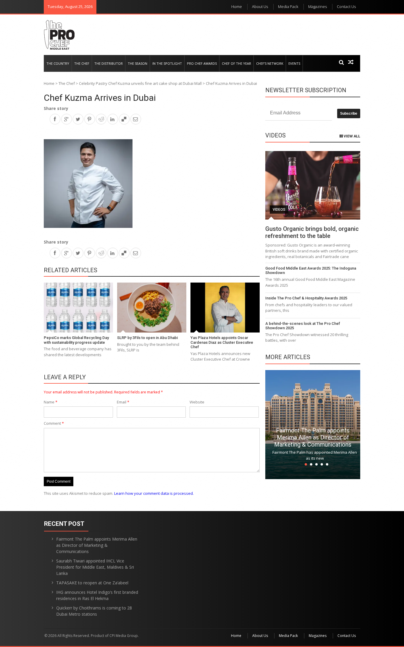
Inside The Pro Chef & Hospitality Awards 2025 (306, 298)
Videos (279, 209)
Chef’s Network (269, 63)
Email (123, 402)
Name (50, 402)
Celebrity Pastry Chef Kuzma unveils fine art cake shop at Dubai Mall (140, 83)
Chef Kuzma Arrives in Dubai (100, 98)
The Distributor (108, 63)
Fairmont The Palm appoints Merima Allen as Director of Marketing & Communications (312, 437)
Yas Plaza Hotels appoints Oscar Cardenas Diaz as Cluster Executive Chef (221, 342)
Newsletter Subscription (305, 90)
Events (294, 63)
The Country (57, 63)
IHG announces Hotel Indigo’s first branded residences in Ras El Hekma (97, 595)
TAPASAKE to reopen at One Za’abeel (92, 583)
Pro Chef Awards (202, 63)
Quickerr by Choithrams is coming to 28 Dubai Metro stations (94, 611)
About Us (260, 6)
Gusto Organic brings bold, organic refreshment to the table (312, 232)
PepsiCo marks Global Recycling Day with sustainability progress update (76, 340)
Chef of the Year (236, 63)
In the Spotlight (167, 63)
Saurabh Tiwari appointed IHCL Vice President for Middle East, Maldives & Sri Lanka (95, 567)
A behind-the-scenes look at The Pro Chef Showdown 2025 (302, 325)
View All (351, 136)
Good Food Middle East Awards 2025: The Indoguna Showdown (310, 270)
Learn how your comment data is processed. (154, 493)
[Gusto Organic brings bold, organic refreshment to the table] (312, 185)
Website (197, 402)
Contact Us (346, 6)
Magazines (317, 6)
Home (236, 6)
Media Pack (288, 6)
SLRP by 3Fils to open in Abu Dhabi (147, 337)
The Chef (81, 63)
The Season (137, 63)
